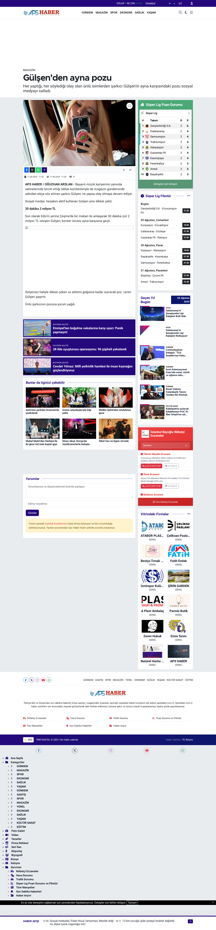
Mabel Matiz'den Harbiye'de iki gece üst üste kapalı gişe (41, 442)
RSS (29, 739)
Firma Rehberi (19, 843)
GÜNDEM (87, 12)
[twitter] (74, 750)
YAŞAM (151, 12)
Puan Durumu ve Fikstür (168, 718)
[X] (31, 680)
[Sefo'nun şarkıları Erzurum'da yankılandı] (43, 397)
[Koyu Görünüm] (186, 13)
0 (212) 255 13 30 (152, 486)
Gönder (32, 512)
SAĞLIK (139, 12)
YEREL (129, 680)
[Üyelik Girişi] (190, 3)
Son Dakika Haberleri (81, 725)
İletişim (15, 863)
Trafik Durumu (120, 718)
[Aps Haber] (41, 12)
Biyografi (17, 855)
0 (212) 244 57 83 (152, 466)
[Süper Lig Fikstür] (188, 195)
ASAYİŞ (99, 680)
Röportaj (16, 851)
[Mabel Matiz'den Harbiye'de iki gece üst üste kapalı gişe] (43, 428)
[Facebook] (25, 680)
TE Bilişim (187, 739)
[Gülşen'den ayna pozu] (79, 133)
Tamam (132, 902)
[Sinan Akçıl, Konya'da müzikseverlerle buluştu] (79, 428)
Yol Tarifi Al (172, 466)
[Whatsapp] (49, 680)
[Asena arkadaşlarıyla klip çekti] (79, 397)
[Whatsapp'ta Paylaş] (38, 170)
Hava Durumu (78, 718)
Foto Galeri (18, 830)
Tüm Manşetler (35, 725)
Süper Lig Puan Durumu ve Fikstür (37, 883)
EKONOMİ (126, 12)
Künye (15, 859)
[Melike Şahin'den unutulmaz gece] (116, 397)
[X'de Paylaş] (32, 170)
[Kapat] (214, 902)
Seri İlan (16, 847)
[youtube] (146, 750)
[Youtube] (43, 680)
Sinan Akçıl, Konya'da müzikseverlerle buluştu (76, 442)
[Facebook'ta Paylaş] (26, 170)
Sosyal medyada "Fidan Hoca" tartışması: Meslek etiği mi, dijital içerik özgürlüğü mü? (82, 922)
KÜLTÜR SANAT (175, 680)
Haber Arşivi (119, 725)
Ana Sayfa (17, 758)
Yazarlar (16, 838)
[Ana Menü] (191, 13)
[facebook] (38, 750)
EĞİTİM (189, 680)
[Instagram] (37, 680)
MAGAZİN (102, 12)
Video (15, 835)
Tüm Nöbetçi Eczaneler (167, 502)
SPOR (113, 12)
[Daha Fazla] (44, 170)
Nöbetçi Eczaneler (36, 718)
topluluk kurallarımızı (56, 523)
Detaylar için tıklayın (165, 184)
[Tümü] (188, 514)
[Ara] (180, 13)
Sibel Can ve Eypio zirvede (114, 441)
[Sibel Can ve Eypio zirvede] (116, 428)
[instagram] (111, 750)
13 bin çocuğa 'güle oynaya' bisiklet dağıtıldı (148, 920)
